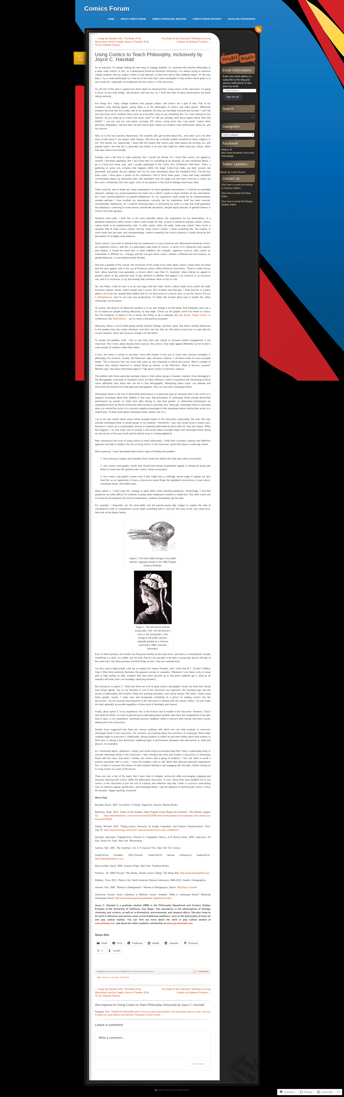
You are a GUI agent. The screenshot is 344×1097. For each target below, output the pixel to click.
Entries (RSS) (163, 1090)
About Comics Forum (133, 19)
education (115, 977)
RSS (257, 31)
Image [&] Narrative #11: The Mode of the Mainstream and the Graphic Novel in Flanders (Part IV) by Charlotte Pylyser (122, 41)
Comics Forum (106, 8)
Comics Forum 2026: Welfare (169, 19)
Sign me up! (232, 96)
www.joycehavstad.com (179, 923)
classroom (106, 977)
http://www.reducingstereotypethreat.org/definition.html (143, 898)
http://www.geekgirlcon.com (109, 858)
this (144, 171)
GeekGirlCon (119, 318)
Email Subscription (237, 70)
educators (137, 971)
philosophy (124, 977)
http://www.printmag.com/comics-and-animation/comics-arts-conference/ (141, 830)
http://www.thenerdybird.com (194, 873)
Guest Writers (147, 971)
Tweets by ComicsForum (232, 172)
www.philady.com (105, 923)
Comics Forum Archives (207, 19)
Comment (198, 1063)
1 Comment (203, 971)
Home (111, 19)
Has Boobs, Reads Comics (193, 315)
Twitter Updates (234, 164)
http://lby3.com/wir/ (187, 887)
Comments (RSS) (181, 1090)
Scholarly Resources (241, 19)
